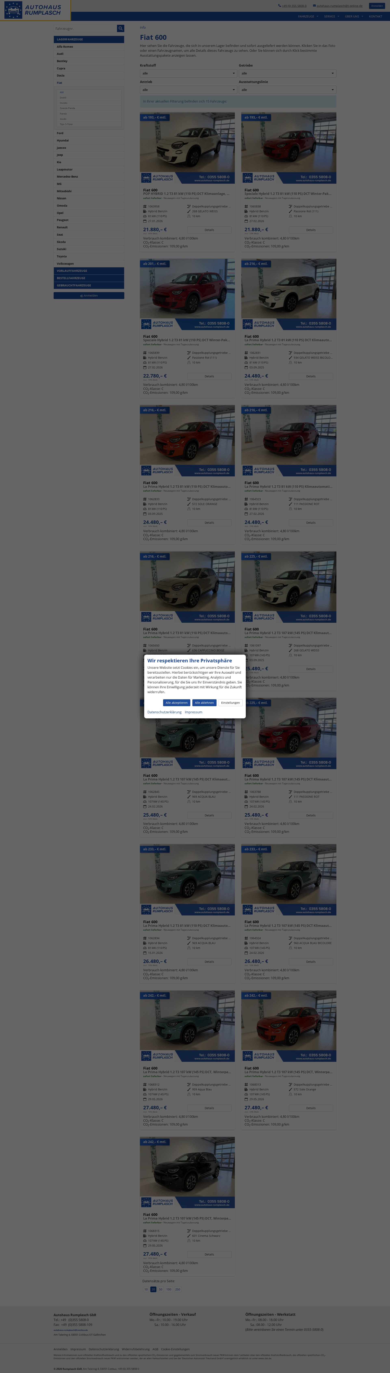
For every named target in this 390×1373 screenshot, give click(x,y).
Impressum (193, 712)
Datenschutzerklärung (164, 712)
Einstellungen (230, 703)
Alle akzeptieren (177, 703)
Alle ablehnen (204, 703)
